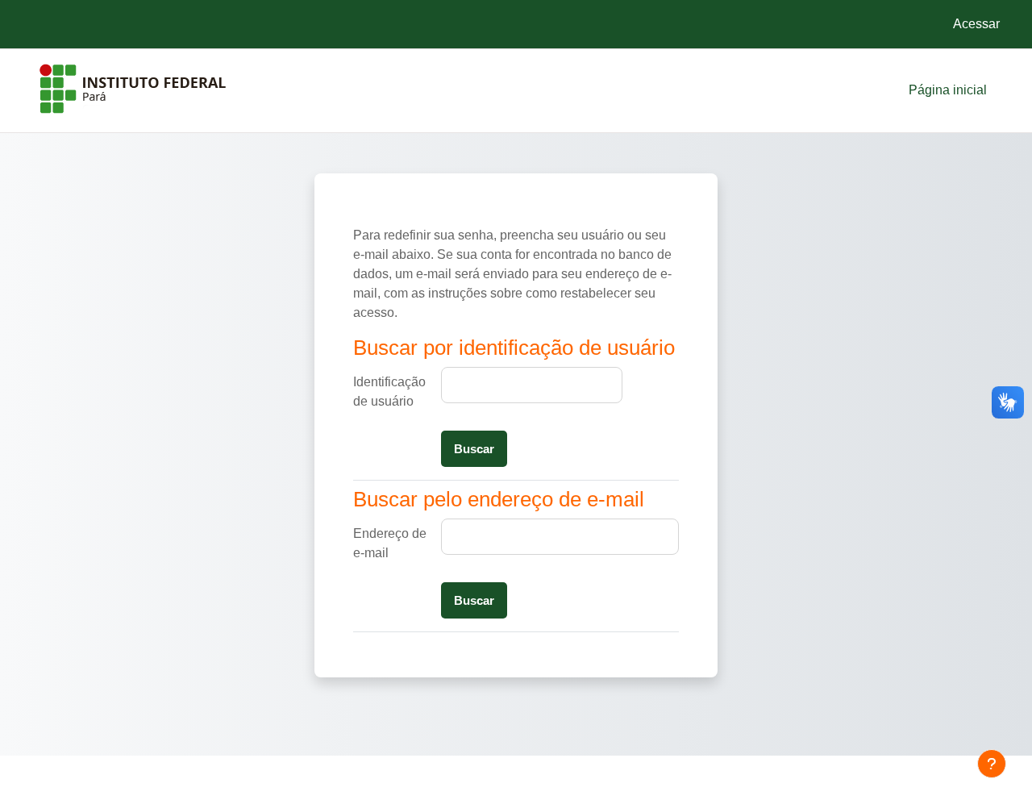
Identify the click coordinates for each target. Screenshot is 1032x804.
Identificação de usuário (389, 391)
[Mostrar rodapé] (991, 763)
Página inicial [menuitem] (948, 90)
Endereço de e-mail (390, 543)
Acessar (976, 24)
